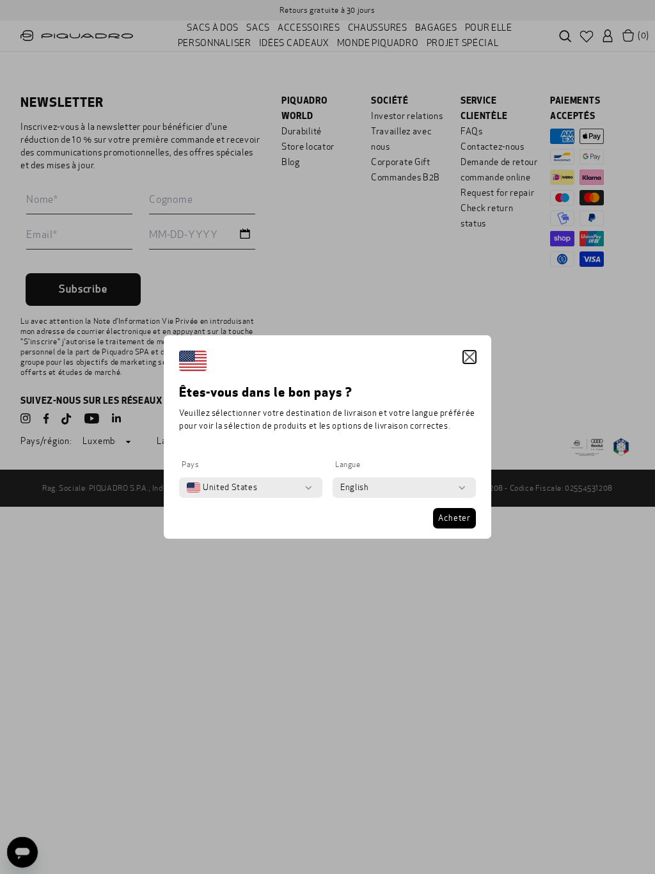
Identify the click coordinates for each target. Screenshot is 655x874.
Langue (348, 464)
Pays (190, 464)
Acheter (454, 518)
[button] (469, 357)
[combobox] (222, 487)
